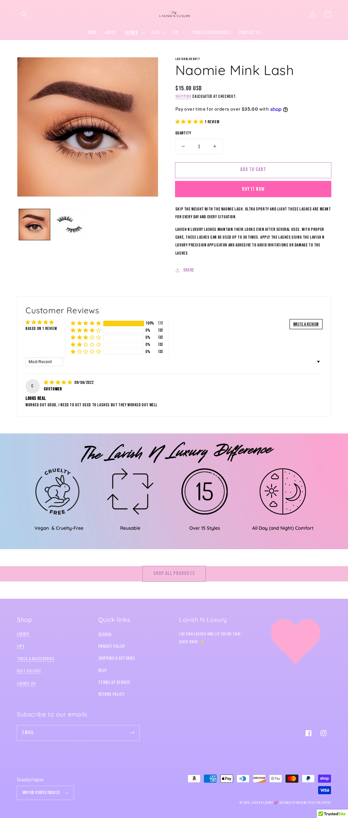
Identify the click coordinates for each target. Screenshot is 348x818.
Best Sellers (29, 671)
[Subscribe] (131, 732)
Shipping (183, 96)
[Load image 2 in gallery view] (69, 224)
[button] (24, 14)
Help (102, 670)
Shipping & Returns (116, 658)
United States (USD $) (41, 792)
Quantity (183, 133)
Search (105, 634)
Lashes (23, 634)
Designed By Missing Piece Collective (305, 803)
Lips (20, 646)
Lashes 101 (26, 683)
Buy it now (253, 189)
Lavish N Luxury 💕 (264, 803)
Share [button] (188, 270)
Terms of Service (114, 682)
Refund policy (111, 694)
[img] (58, 382)
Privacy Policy (111, 646)
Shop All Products (174, 573)
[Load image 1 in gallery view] (34, 224)
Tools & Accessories (35, 659)
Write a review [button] (306, 324)
